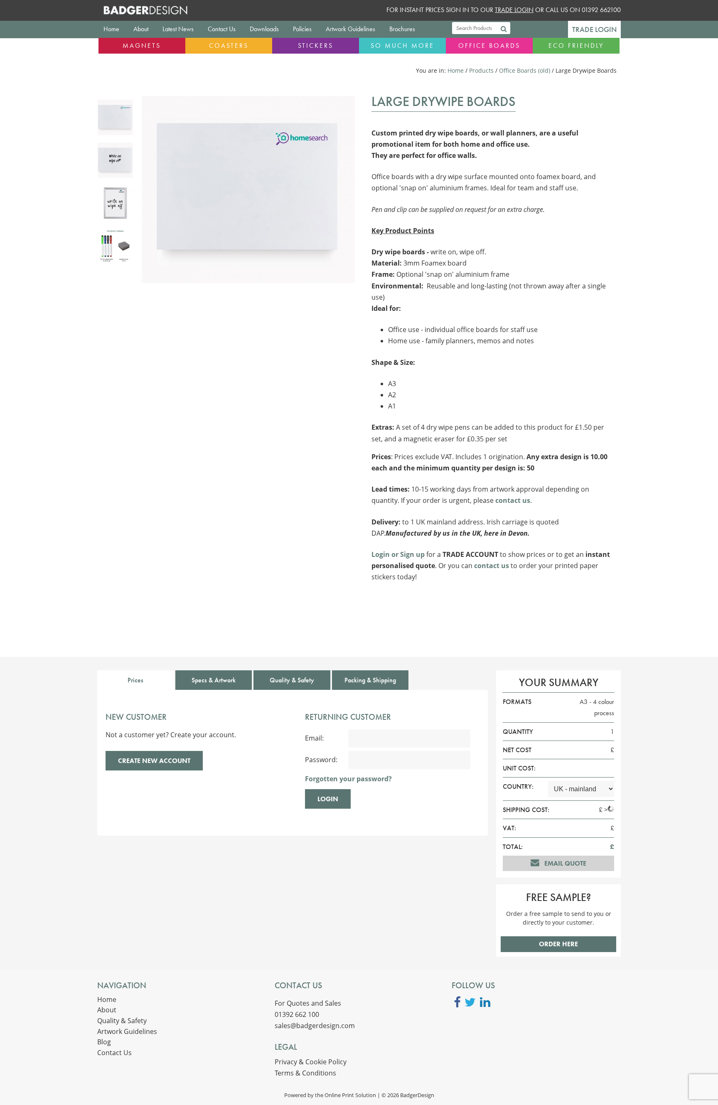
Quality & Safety (292, 680)
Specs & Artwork (214, 680)
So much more (402, 45)
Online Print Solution (350, 1095)
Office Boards (489, 45)
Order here (558, 944)
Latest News (178, 29)
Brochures (402, 29)
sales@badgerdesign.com (315, 1025)
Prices (135, 680)
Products (481, 70)
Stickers (315, 45)
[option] (115, 117)
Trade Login (594, 29)
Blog (104, 1041)
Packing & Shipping (370, 680)
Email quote (564, 863)
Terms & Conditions (305, 1073)
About (140, 29)
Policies (302, 29)
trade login (514, 9)
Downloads (264, 29)
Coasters (228, 45)
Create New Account (154, 760)
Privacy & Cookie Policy (311, 1061)
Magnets (142, 45)
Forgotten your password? (348, 778)
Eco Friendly (576, 45)
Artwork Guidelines (350, 29)
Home (111, 29)
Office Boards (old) (524, 70)
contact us (512, 500)
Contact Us (222, 29)
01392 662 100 (297, 1014)
